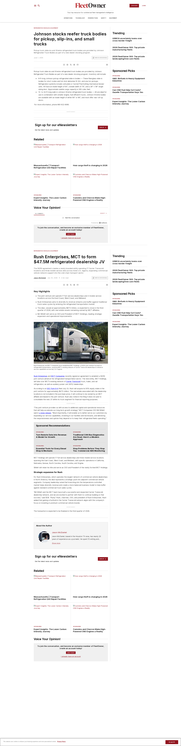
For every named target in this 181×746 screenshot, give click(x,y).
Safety (103, 18)
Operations (68, 18)
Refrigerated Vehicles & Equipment (46, 28)
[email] (78, 65)
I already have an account (71, 238)
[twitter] (71, 65)
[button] (35, 5)
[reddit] (74, 65)
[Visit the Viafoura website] (103, 223)
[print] (107, 65)
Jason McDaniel (40, 278)
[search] (38, 5)
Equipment (113, 18)
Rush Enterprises (40, 376)
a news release (45, 413)
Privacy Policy (61, 741)
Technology (80, 18)
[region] (71, 218)
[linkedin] (67, 65)
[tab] (39, 213)
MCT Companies (58, 376)
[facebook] (64, 65)
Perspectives (93, 18)
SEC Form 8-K (52, 389)
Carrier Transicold (73, 381)
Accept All (172, 742)
